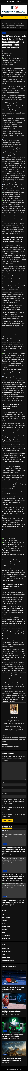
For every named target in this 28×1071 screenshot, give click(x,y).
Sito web (4, 793)
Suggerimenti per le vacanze (10, 276)
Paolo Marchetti (6, 991)
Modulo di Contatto (6, 938)
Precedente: (14, 738)
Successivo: (10, 745)
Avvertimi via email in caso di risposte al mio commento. (13, 808)
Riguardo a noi (5, 948)
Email (4, 788)
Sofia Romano (6, 51)
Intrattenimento (6, 935)
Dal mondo (4, 920)
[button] (2, 17)
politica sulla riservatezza (8, 960)
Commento (5, 760)
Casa (3, 914)
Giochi (5, 1030)
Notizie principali (6, 917)
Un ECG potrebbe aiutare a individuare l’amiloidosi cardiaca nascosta (12, 1012)
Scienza (5, 1054)
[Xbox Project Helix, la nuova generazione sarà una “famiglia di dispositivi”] (14, 1025)
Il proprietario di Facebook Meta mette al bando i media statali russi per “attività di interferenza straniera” (13, 902)
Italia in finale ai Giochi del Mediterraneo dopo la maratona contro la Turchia (13, 988)
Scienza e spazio (6, 926)
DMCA (3, 954)
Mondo (4, 33)
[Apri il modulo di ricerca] (25, 17)
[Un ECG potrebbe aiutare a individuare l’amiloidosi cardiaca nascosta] (14, 1001)
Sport (3, 932)
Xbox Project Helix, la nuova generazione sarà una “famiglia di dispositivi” (12, 1035)
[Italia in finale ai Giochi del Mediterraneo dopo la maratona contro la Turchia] (14, 977)
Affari (3, 923)
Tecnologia (4, 929)
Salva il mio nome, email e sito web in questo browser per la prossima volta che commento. (14, 801)
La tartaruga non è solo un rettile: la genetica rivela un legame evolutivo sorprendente (11, 1060)
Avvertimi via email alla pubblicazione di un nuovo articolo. (13, 815)
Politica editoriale (6, 957)
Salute (5, 1007)
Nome (4, 782)
